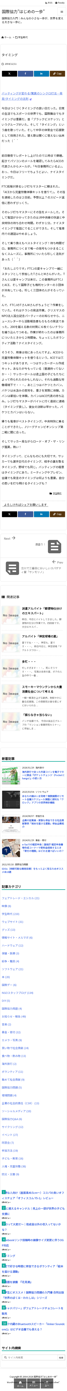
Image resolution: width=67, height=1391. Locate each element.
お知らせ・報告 (14, 1016)
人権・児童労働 (14, 1166)
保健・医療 (10, 953)
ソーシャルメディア (16, 1111)
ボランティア (12, 1071)
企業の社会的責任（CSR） (20, 1103)
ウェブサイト (12, 922)
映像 (6, 906)
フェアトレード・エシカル (20, 898)
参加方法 (10, 1150)
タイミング (8, 1256)
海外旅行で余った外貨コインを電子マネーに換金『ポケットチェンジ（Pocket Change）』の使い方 (43, 775)
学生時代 (23, 37)
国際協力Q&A (12, 1119)
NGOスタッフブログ (17, 993)
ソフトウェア (12, 969)
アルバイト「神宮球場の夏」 (40, 636)
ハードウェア (12, 945)
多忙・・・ (29, 661)
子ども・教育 (12, 1158)
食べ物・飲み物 (14, 1056)
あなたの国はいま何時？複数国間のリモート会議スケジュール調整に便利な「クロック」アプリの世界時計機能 (43, 799)
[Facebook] (25, 74)
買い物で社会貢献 (15, 1048)
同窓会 (8, 1142)
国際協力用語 (12, 1008)
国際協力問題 (12, 1087)
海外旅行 (9, 1064)
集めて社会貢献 (13, 1079)
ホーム (7, 37)
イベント (10, 1135)
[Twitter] (9, 74)
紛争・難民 (10, 961)
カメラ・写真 (12, 1040)
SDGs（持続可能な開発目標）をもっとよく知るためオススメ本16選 (32, 870)
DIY (6, 1000)
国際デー (9, 985)
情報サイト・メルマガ (17, 937)
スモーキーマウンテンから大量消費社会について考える (42, 689)
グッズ (8, 929)
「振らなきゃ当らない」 (37, 715)
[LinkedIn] (41, 74)
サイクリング (12, 1127)
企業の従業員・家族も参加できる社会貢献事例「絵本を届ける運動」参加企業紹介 (43, 823)
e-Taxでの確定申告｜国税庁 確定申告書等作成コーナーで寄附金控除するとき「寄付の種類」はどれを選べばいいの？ (43, 848)
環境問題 (9, 1095)
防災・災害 (10, 1174)
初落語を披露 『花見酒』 (17, 1282)
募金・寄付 (11, 1032)
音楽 (6, 1024)
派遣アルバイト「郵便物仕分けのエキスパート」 (42, 610)
